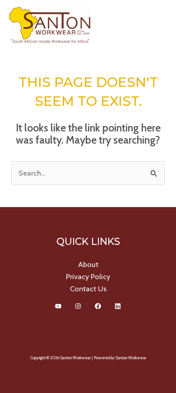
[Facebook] (98, 306)
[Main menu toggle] (157, 25)
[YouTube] (58, 306)
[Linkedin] (118, 306)
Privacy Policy (88, 276)
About (88, 264)
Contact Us (88, 288)
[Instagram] (78, 306)
